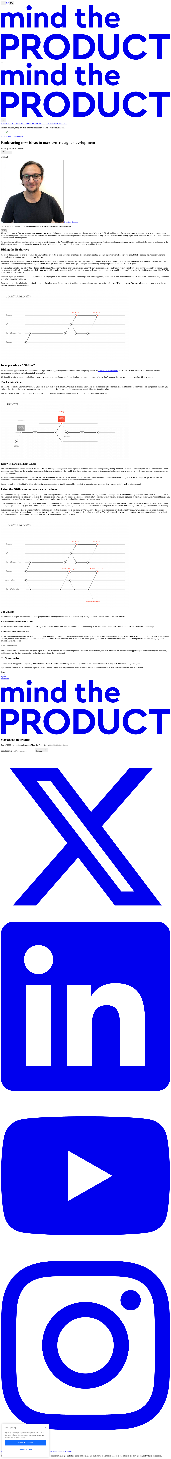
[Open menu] (3, 3)
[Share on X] (7, 152)
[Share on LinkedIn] (9, 152)
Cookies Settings (25, 1449)
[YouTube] (85, 1260)
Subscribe (40, 751)
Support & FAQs (64, 1451)
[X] (85, 921)
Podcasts (21, 123)
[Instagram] (85, 1429)
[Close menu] (3, 120)
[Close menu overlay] (2, 62)
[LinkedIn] (85, 1090)
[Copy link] (3, 152)
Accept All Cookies (25, 1443)
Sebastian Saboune (71, 222)
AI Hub (13, 123)
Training (44, 123)
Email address (6, 751)
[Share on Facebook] (11, 152)
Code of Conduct (51, 1451)
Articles (5, 123)
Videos (29, 123)
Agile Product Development (12, 136)
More (4, 231)
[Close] (46, 1427)
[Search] (7, 4)
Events (36, 123)
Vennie (63, 123)
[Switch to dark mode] (11, 3)
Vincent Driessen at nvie (108, 371)
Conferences (54, 123)
